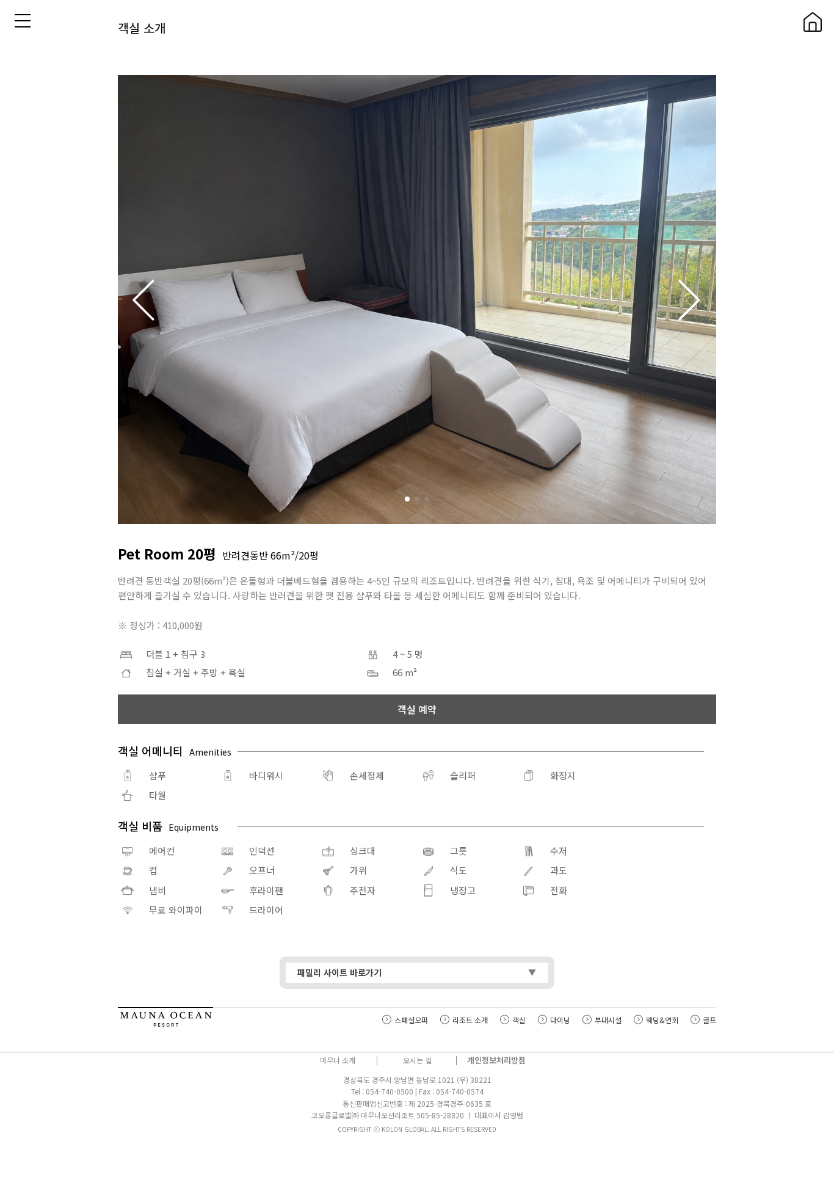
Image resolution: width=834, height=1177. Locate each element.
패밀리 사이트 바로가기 (339, 972)
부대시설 (608, 1020)
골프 (709, 1020)
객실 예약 (417, 709)
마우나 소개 (337, 1060)
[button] (690, 299)
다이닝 (560, 1020)
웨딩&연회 (662, 1020)
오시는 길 (417, 1060)
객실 (519, 1020)
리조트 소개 (470, 1020)
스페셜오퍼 (411, 1020)
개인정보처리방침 (496, 1060)
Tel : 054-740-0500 (382, 1091)
